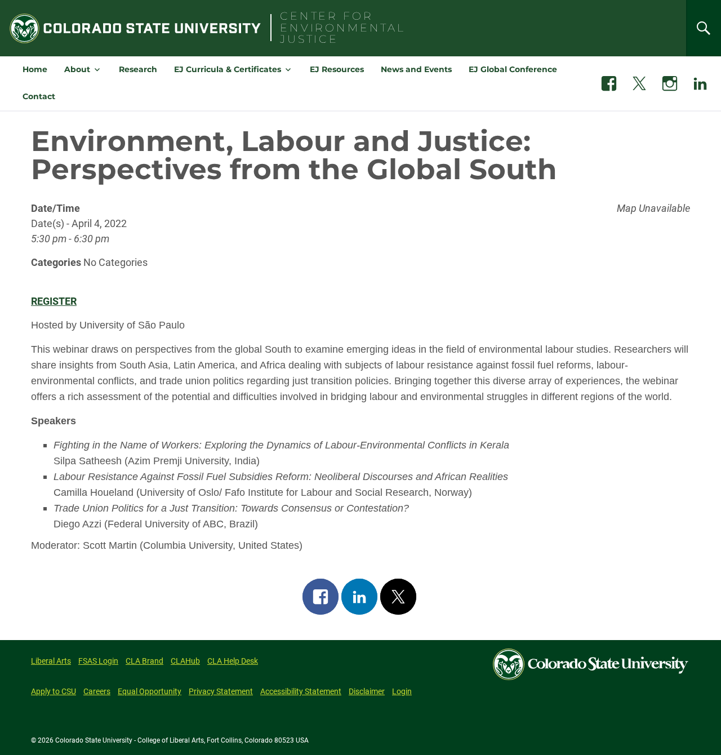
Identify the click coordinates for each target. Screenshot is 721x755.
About (77, 69)
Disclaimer (367, 691)
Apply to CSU (53, 691)
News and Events (416, 69)
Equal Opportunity (149, 691)
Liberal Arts (51, 660)
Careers (96, 691)
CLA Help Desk (232, 660)
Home (35, 69)
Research (138, 69)
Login (402, 691)
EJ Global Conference (513, 69)
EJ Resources (337, 69)
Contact (39, 96)
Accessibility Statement (300, 691)
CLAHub (185, 660)
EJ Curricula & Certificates (227, 69)
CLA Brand (144, 660)
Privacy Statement (221, 691)
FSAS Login (98, 660)
